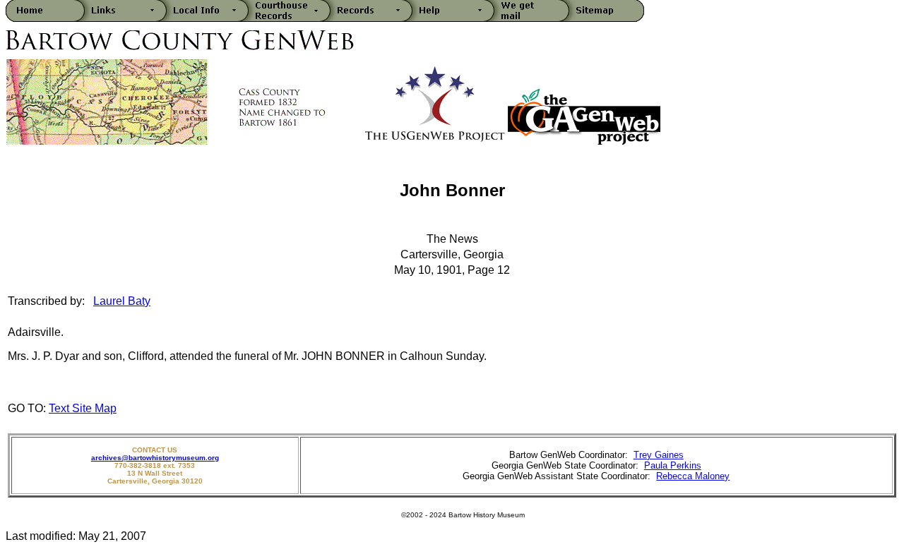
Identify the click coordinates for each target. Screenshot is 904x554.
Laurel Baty (121, 301)
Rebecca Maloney (693, 476)
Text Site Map (83, 408)
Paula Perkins (672, 465)
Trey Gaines (659, 455)
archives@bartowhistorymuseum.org (155, 458)
